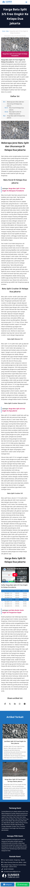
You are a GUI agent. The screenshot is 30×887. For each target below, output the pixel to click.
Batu (7, 31)
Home (3, 31)
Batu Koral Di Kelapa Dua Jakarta (16, 109)
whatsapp (23, 884)
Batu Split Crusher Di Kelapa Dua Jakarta (15, 113)
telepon (8, 884)
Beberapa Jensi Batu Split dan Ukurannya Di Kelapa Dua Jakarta (15, 104)
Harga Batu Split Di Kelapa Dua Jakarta (16, 117)
